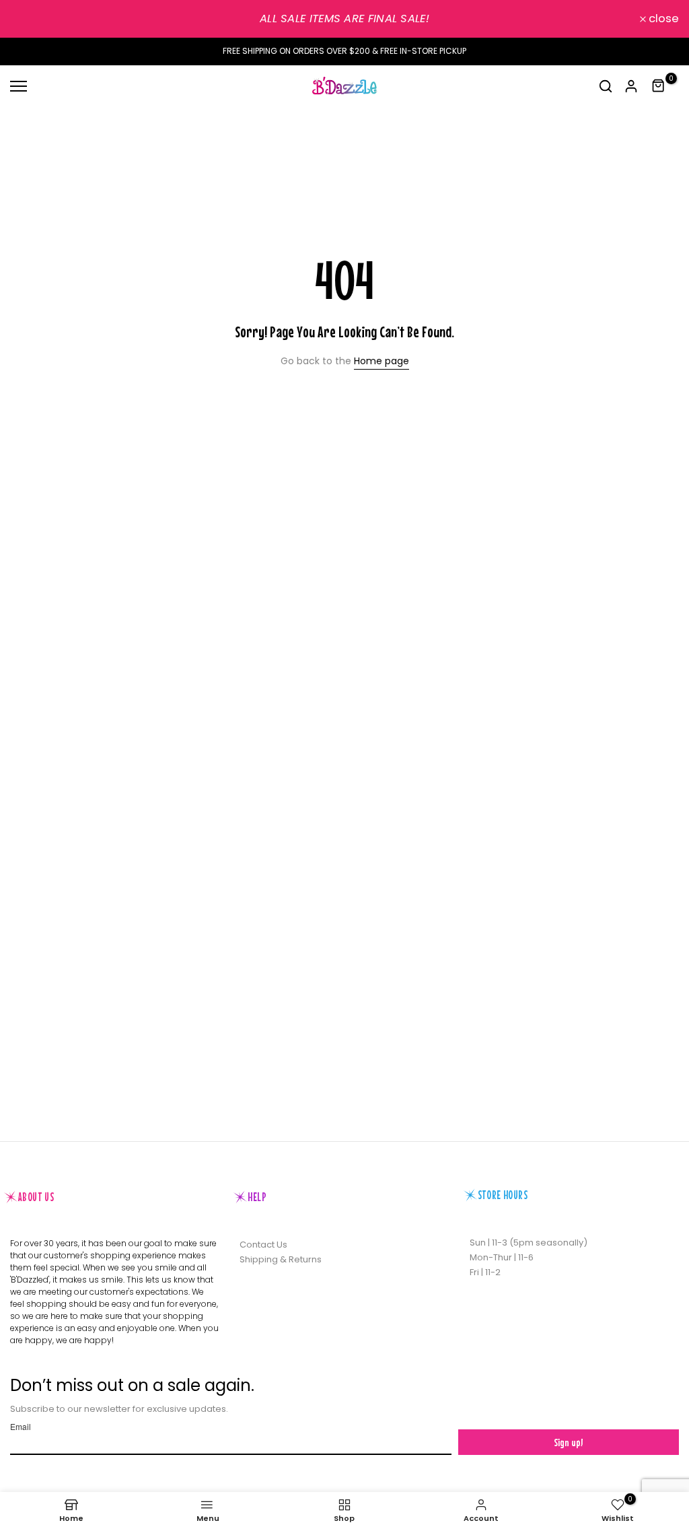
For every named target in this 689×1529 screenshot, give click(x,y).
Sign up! (568, 1442)
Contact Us (263, 1244)
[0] (658, 86)
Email (20, 1427)
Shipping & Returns (281, 1259)
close (32, 19)
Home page (381, 361)
